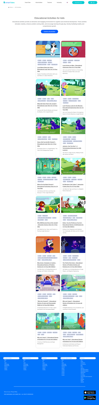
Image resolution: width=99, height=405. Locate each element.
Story (48, 64)
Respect (50, 62)
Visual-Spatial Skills (52, 100)
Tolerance (65, 102)
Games (24, 368)
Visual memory (79, 334)
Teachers (49, 2)
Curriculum (83, 375)
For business (83, 364)
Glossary (82, 373)
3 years (39, 60)
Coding (74, 137)
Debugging (74, 179)
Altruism (49, 255)
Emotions (49, 60)
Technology (54, 64)
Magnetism (74, 257)
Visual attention (42, 100)
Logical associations (43, 296)
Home (82, 361)
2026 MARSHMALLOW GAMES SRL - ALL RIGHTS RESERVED (18, 394)
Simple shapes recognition (69, 259)
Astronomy (70, 60)
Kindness (65, 100)
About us (82, 368)
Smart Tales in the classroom (86, 376)
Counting (49, 332)
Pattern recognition (48, 179)
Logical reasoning (42, 62)
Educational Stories (84, 369)
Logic (48, 98)
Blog (81, 365)
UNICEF (82, 382)
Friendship (77, 60)
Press (82, 366)
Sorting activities (42, 64)
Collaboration (66, 139)
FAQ (81, 360)
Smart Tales (28, 2)
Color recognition (72, 215)
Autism (82, 377)
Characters (83, 362)
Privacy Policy (14, 391)
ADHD (82, 380)
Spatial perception (42, 139)
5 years (69, 137)
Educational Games (84, 371)
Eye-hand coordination (68, 296)
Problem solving (72, 100)
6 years (63, 375)
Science (65, 62)
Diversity (44, 137)
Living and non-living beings (44, 217)
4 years (44, 60)
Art (4, 361)
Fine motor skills (67, 217)
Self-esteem (41, 219)
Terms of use (7, 391)
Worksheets (83, 372)
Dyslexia (82, 379)
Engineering (75, 98)
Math (39, 334)
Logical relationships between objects (47, 257)
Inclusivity (59, 2)
